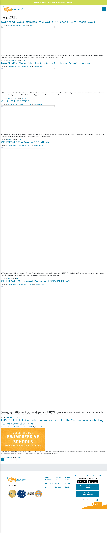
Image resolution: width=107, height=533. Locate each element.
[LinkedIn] (100, 475)
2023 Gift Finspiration (15, 101)
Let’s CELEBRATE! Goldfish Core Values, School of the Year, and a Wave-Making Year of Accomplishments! (52, 421)
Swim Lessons (11, 61)
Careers (58, 487)
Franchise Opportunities (88, 493)
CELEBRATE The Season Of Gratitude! (25, 142)
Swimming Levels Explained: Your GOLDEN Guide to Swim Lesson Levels (48, 22)
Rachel (31, 25)
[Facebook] (75, 475)
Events (9, 457)
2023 (24, 61)
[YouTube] (87, 475)
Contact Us (58, 478)
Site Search (87, 500)
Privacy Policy (67, 478)
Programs (49, 483)
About (47, 487)
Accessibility (69, 483)
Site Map (68, 487)
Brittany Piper (38, 67)
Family (9, 140)
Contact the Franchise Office (88, 487)
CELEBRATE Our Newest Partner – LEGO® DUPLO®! (35, 281)
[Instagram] (81, 475)
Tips (8, 279)
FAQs (57, 483)
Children (10, 417)
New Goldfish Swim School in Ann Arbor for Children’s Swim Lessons (45, 63)
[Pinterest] (93, 475)
